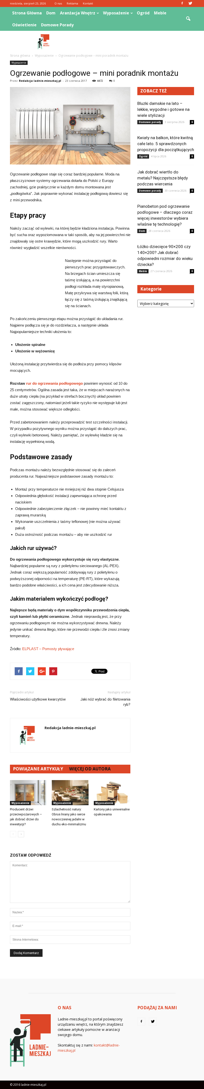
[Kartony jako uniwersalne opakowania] (112, 792)
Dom (50, 13)
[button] (188, 19)
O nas (58, 3)
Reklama (72, 3)
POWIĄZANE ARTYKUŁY (38, 769)
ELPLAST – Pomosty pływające (48, 649)
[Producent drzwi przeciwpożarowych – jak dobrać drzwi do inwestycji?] (28, 792)
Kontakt (88, 3)
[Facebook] (182, 3)
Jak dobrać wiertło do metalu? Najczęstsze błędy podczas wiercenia (162, 177)
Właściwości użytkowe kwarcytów (38, 699)
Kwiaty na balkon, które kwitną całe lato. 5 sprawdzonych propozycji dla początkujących (165, 143)
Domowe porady (57, 25)
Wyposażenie (116, 13)
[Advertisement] (135, 41)
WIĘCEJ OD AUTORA (90, 769)
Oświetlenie (24, 25)
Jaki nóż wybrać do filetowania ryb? (105, 702)
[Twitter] (190, 3)
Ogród (143, 13)
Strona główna (27, 13)
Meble (160, 13)
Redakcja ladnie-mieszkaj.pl (40, 81)
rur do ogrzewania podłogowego (54, 383)
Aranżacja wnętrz (77, 13)
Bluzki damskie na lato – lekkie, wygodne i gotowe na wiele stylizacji (163, 109)
